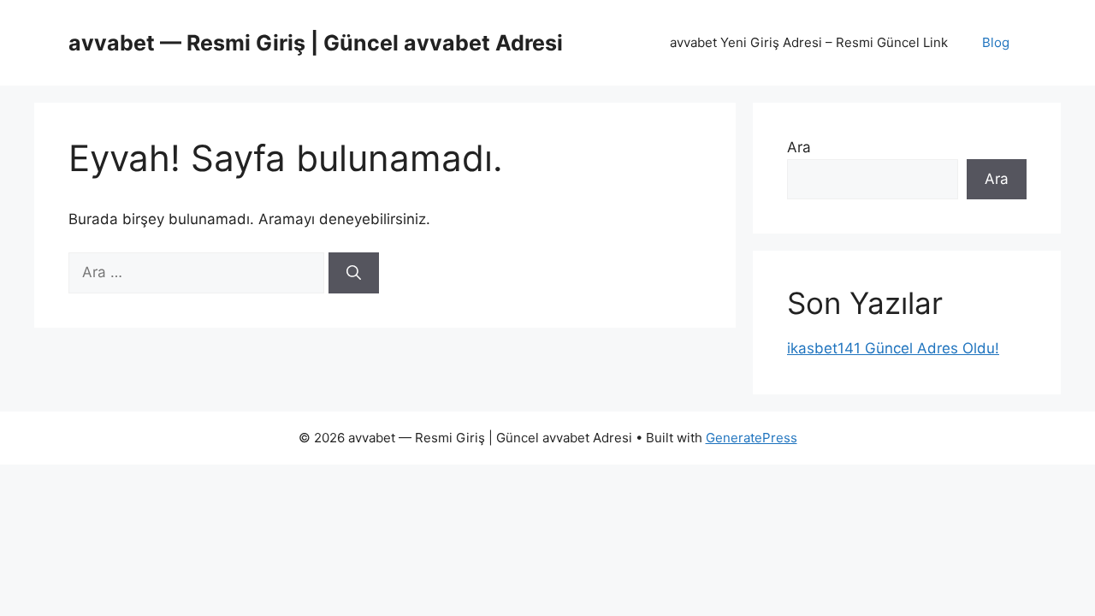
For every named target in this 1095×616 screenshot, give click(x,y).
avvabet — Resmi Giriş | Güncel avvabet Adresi (315, 43)
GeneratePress (751, 437)
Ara (799, 147)
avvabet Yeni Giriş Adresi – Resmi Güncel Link (809, 42)
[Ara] (353, 272)
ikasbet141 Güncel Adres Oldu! (893, 348)
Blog (995, 42)
